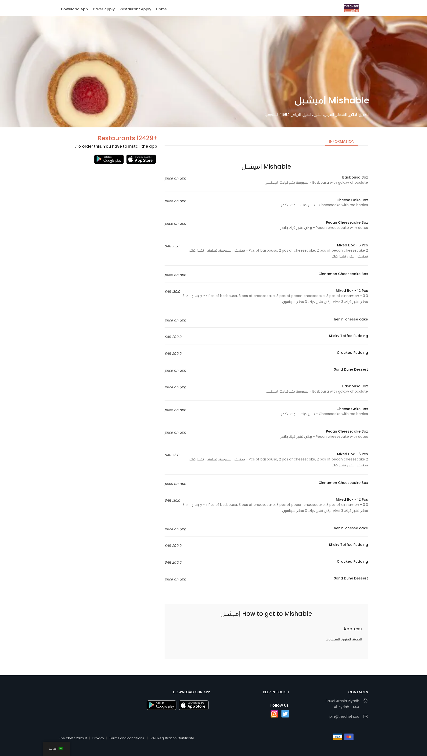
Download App (74, 9)
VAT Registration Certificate (172, 738)
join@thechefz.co (344, 716)
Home (161, 9)
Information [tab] (341, 141)
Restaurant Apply (135, 9)
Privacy (98, 738)
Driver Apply (104, 9)
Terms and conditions (126, 738)
